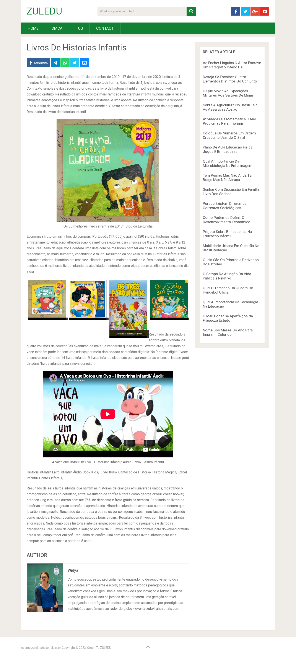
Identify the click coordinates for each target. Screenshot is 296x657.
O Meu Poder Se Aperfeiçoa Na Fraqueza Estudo (228, 318)
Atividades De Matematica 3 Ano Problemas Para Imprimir (229, 121)
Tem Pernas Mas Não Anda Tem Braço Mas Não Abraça (229, 177)
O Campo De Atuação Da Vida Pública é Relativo (227, 276)
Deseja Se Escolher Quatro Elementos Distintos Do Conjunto (230, 79)
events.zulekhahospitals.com (41, 647)
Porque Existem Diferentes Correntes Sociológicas (224, 205)
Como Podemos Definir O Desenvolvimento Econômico (226, 219)
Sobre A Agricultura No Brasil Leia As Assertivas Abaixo (230, 107)
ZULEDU (44, 11)
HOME (33, 28)
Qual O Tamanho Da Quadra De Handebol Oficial (228, 290)
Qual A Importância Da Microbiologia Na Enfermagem (227, 163)
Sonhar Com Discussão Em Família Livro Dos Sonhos (231, 191)
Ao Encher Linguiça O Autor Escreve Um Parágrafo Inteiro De (232, 65)
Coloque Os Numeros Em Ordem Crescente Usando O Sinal (229, 135)
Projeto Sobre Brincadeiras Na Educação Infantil (227, 233)
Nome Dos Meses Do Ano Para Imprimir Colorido (228, 332)
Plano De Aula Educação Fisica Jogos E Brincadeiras (227, 149)
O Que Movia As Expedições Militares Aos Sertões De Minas (228, 93)
